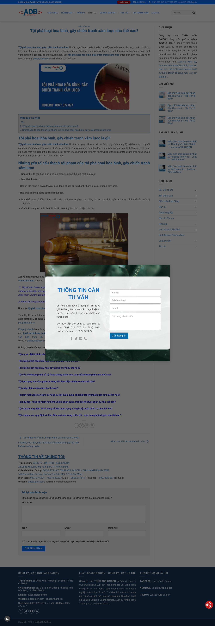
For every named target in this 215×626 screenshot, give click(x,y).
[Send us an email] (80, 338)
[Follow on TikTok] (76, 338)
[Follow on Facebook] (71, 338)
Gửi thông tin (119, 335)
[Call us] (85, 338)
